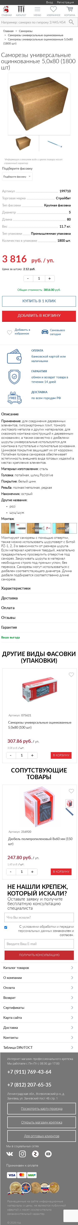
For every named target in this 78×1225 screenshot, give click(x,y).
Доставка (9, 598)
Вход (49, 2)
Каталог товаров (16, 968)
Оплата (8, 608)
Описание (10, 414)
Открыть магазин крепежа (41, 1122)
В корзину (61, 755)
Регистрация (65, 2)
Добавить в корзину (39, 316)
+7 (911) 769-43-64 (29, 1072)
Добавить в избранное (22, 331)
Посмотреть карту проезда (41, 1108)
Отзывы (8, 618)
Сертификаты (13, 1007)
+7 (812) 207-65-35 (29, 1085)
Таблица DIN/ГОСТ (17, 1047)
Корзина (69, 15)
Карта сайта (12, 1017)
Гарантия (9, 627)
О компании (12, 978)
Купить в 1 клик (39, 301)
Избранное (53, 15)
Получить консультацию (39, 955)
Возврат (9, 997)
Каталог (21, 15)
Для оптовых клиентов (41, 1136)
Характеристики (15, 588)
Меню (37, 15)
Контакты (10, 1037)
